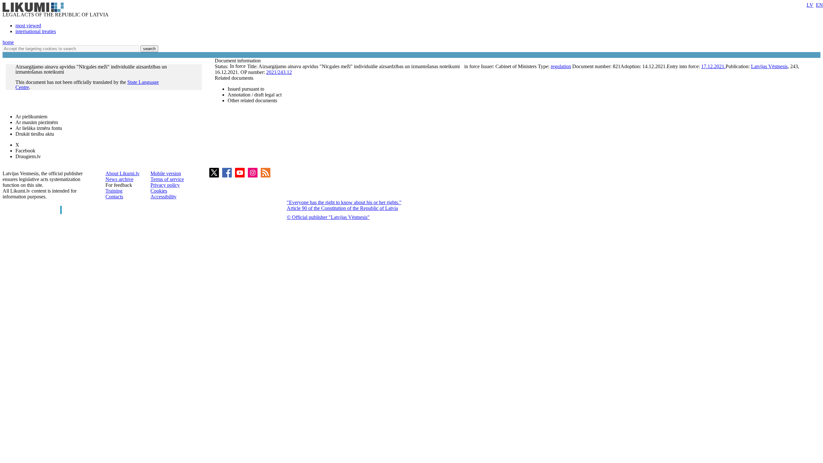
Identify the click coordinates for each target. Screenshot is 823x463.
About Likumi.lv (122, 173)
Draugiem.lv (28, 156)
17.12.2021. (713, 66)
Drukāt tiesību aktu (34, 134)
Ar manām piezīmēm (36, 122)
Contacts (114, 196)
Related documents (234, 78)
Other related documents (252, 100)
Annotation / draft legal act (255, 94)
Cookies (158, 191)
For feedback (118, 185)
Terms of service (167, 179)
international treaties (35, 31)
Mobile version (165, 173)
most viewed (28, 25)
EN (819, 5)
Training (113, 191)
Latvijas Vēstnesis (769, 66)
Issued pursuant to (246, 89)
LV (810, 5)
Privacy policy (165, 185)
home (8, 42)
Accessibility (163, 196)
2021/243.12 (279, 72)
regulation (561, 66)
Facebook (25, 150)
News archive (119, 179)
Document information (238, 60)
